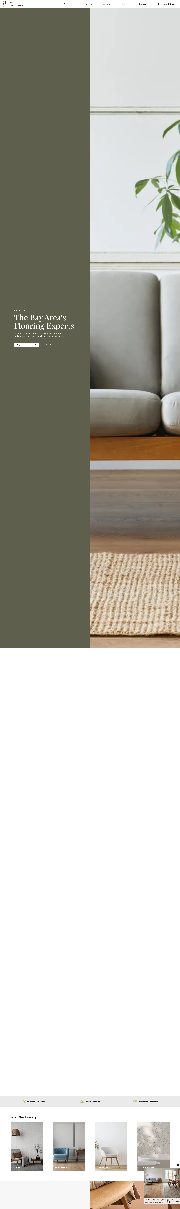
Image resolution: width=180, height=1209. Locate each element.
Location (125, 4)
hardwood (61, 1167)
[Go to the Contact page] (162, 1186)
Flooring (67, 4)
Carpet (17, 1167)
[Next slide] (170, 1117)
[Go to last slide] (165, 1117)
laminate (102, 1167)
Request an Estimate (166, 4)
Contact (142, 4)
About (105, 4)
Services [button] (87, 4)
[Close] (178, 1165)
